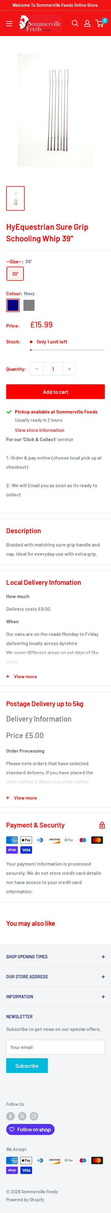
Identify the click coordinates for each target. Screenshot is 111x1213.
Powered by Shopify (25, 1199)
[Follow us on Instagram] (34, 1116)
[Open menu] (9, 23)
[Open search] (75, 23)
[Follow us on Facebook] (10, 1116)
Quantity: (16, 369)
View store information (39, 430)
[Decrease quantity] (36, 368)
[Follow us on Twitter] (22, 1116)
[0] (100, 23)
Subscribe (27, 1065)
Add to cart (55, 392)
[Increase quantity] (69, 368)
